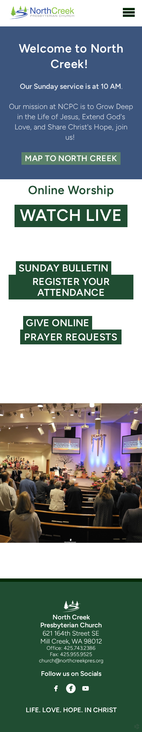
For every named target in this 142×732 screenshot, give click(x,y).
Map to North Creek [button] (71, 158)
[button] (71, 216)
